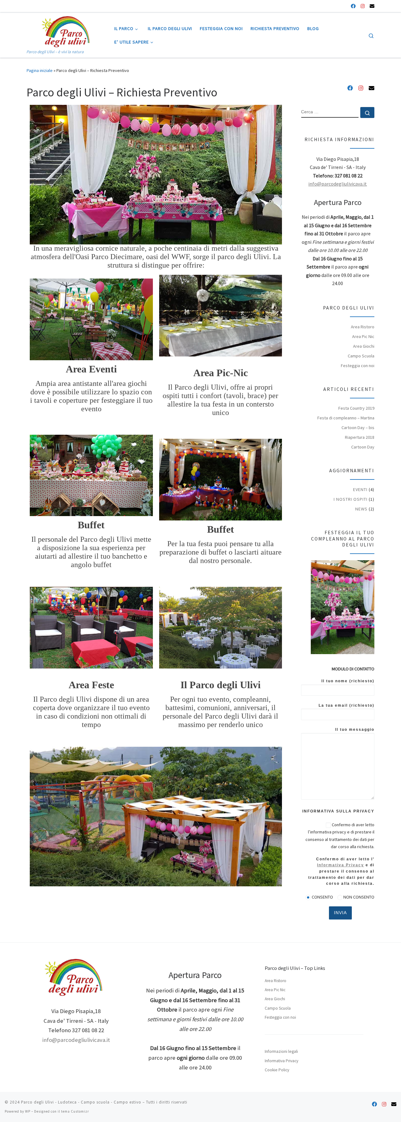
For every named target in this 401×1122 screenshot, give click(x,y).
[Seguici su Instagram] (363, 6)
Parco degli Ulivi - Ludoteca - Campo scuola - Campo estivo (81, 1102)
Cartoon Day (362, 447)
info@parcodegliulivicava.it (337, 184)
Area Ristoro (362, 327)
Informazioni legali (281, 1051)
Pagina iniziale (40, 70)
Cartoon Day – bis (357, 427)
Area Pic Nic (363, 336)
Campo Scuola (361, 356)
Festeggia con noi (357, 365)
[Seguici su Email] (372, 6)
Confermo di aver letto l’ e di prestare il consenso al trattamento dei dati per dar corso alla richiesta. (341, 871)
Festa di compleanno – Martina (345, 418)
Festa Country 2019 (356, 408)
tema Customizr (75, 1111)
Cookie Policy (277, 1070)
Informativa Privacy (340, 865)
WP (27, 1111)
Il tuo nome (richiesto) (347, 681)
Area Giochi (363, 346)
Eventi (360, 489)
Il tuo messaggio (354, 729)
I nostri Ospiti (350, 499)
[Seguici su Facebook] (353, 6)
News (361, 509)
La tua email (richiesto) (346, 705)
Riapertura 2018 (359, 437)
